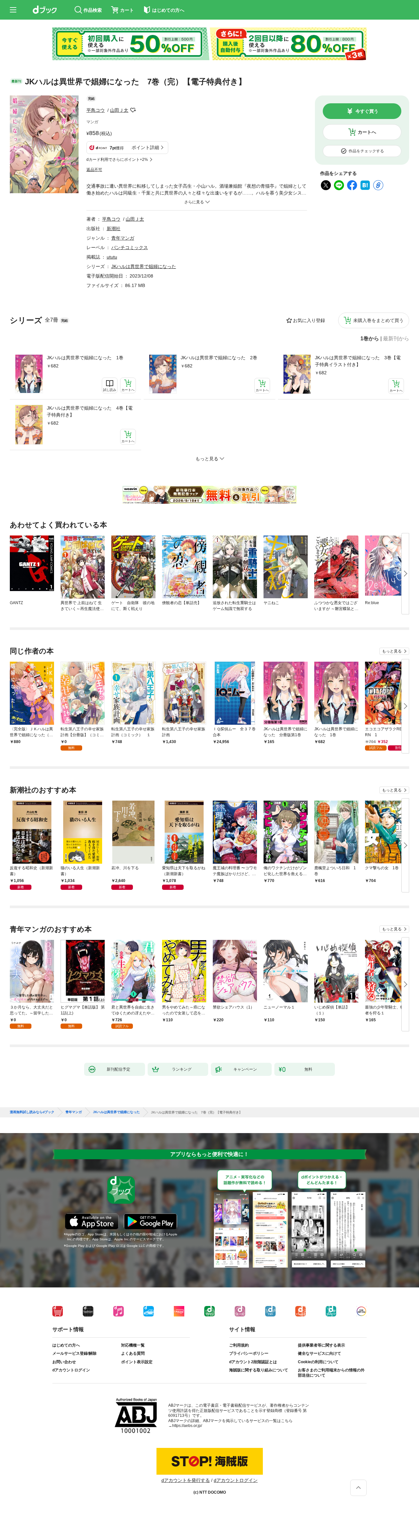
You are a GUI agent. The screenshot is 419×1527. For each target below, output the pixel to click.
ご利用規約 (239, 1345)
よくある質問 (133, 1353)
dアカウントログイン (71, 1370)
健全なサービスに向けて (319, 1353)
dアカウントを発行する (185, 1480)
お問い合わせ (64, 1362)
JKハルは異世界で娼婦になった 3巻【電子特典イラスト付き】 (358, 361)
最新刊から (396, 338)
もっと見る (392, 651)
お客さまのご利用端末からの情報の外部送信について (331, 1373)
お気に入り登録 (309, 320)
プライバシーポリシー (248, 1353)
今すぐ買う (366, 111)
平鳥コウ (95, 110)
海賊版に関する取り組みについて (258, 1370)
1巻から (369, 338)
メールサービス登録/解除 (74, 1353)
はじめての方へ (66, 1345)
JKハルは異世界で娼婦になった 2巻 (219, 357)
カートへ (367, 132)
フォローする (133, 110)
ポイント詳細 (145, 147)
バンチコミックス (129, 247)
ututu (112, 257)
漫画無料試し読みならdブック (32, 1112)
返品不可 (94, 169)
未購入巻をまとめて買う (378, 320)
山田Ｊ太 (119, 110)
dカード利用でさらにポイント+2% (117, 159)
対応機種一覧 (133, 1345)
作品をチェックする (366, 151)
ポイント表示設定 (137, 1362)
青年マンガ (122, 238)
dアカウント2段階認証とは (253, 1362)
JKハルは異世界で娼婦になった (143, 266)
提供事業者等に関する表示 (321, 1345)
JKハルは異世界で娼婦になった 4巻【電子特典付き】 (90, 411)
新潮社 (113, 228)
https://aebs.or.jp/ (187, 1425)
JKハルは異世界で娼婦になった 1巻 (85, 357)
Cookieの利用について (318, 1362)
